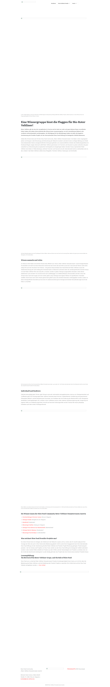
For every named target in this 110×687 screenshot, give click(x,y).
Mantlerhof (26, 522)
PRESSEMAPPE (71, 669)
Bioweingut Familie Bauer (30, 532)
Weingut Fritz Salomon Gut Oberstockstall (34, 527)
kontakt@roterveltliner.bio (28, 679)
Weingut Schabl (27, 519)
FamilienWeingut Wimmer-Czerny (32, 517)
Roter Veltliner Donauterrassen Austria (56, 684)
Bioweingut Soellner (28, 525)
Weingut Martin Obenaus (29, 530)
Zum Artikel (42, 565)
